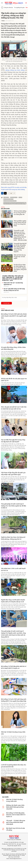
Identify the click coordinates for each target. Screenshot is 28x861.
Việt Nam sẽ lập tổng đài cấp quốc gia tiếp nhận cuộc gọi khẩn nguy (13, 473)
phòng (20, 197)
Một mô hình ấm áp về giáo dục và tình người (20, 256)
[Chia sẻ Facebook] (2, 193)
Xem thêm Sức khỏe (7, 310)
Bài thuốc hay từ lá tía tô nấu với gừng (15, 829)
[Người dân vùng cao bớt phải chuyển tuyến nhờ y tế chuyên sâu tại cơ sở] (14, 618)
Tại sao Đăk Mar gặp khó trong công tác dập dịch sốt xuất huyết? (13, 440)
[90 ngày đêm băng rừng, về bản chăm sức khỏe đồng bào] (14, 366)
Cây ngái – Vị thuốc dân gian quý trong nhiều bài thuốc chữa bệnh (15, 822)
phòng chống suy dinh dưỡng (15, 70)
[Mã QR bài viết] (14, 193)
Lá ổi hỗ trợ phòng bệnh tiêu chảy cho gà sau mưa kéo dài (13, 766)
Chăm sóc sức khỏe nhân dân (10, 200)
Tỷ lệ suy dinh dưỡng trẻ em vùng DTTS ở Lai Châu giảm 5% (20, 212)
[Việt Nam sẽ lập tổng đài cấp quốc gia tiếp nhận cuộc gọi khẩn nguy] (14, 491)
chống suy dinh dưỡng (8, 199)
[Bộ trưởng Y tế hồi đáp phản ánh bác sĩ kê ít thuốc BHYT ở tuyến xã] (14, 686)
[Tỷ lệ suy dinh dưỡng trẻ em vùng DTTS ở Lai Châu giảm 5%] (7, 214)
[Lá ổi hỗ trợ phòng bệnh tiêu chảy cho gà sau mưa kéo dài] (14, 785)
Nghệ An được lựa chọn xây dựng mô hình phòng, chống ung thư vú (13, 538)
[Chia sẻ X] (5, 193)
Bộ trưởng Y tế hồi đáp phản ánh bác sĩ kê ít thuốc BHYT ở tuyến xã (13, 667)
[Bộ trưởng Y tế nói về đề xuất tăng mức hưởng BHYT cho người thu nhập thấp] (14, 719)
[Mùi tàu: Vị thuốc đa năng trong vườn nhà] (14, 752)
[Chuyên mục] (2, 3)
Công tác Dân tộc (8, 7)
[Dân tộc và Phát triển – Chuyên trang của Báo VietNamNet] (8, 3)
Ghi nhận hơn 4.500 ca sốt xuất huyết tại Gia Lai (13, 569)
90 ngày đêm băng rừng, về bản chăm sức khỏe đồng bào (13, 348)
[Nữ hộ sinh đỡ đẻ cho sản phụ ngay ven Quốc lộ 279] (14, 394)
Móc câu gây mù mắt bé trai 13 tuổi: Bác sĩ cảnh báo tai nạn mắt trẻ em (14, 408)
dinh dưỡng (6, 197)
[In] (11, 193)
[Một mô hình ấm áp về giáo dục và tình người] (7, 258)
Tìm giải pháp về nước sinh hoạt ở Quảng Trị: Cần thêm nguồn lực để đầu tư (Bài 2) (13, 506)
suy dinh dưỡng (13, 197)
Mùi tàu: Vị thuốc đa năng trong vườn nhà (13, 733)
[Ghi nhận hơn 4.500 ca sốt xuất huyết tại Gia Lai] (14, 587)
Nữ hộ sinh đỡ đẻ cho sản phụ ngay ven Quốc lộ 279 (14, 379)
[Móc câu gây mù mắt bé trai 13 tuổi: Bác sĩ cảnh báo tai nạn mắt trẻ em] (14, 427)
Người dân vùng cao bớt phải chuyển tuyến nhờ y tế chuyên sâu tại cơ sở (13, 601)
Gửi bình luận (6, 303)
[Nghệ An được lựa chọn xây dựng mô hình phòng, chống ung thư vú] (14, 556)
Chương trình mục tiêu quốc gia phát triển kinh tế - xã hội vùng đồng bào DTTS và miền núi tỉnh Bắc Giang (15, 203)
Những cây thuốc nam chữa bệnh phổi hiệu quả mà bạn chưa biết (15, 807)
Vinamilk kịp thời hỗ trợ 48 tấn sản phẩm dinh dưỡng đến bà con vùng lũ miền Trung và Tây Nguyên (20, 247)
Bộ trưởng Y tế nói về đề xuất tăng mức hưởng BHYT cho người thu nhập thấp (13, 700)
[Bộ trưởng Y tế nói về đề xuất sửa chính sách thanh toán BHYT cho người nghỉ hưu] (14, 334)
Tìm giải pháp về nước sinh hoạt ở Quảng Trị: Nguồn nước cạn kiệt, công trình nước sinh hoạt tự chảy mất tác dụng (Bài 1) (13, 634)
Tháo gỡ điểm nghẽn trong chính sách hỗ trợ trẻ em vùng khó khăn (20, 223)
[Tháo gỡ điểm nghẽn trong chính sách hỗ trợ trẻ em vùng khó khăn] (7, 224)
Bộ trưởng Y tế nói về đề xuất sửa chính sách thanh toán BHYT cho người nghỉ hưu (14, 316)
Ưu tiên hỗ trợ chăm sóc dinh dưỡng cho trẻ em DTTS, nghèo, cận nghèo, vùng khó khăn (20, 268)
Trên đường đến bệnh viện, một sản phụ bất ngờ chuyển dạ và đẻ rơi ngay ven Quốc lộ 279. (13, 383)
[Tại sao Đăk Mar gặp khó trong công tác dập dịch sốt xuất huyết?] (14, 460)
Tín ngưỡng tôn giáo (19, 7)
